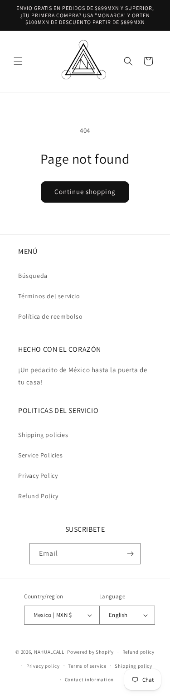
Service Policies (40, 455)
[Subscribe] (130, 553)
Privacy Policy (38, 475)
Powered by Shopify (90, 652)
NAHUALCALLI (50, 652)
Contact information (89, 679)
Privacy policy (43, 666)
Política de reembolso (50, 316)
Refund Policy (38, 496)
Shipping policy (133, 666)
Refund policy (138, 652)
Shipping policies (43, 435)
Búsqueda (33, 276)
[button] (18, 61)
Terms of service (87, 666)
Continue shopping (85, 191)
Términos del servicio (49, 296)
